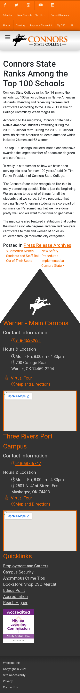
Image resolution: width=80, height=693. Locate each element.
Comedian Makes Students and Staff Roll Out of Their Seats (22, 256)
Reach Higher (15, 602)
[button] (8, 37)
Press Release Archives (47, 245)
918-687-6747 (28, 463)
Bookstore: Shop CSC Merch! (29, 584)
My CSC (61, 25)
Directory (20, 25)
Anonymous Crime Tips (24, 578)
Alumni (6, 25)
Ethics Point (14, 590)
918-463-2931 (28, 340)
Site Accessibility (14, 675)
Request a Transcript (41, 25)
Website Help (12, 663)
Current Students (60, 15)
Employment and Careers (25, 565)
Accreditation (15, 596)
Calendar (7, 15)
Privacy (8, 681)
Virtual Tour (21, 378)
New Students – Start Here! (31, 15)
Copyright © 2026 (14, 669)
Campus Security (18, 572)
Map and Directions (32, 384)
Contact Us (10, 687)
